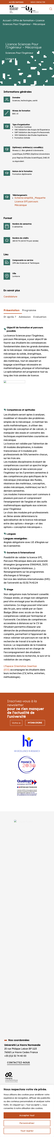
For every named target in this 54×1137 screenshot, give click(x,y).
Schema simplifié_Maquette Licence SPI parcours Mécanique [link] (30, 201)
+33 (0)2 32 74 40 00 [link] (15, 1055)
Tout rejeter (27, 1131)
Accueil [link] (7, 20)
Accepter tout (26, 1115)
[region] (27, 1111)
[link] (50, 16)
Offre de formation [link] (23, 20)
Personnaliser (27, 1123)
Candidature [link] (10, 296)
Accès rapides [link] (16, 2)
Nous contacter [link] (38, 2)
